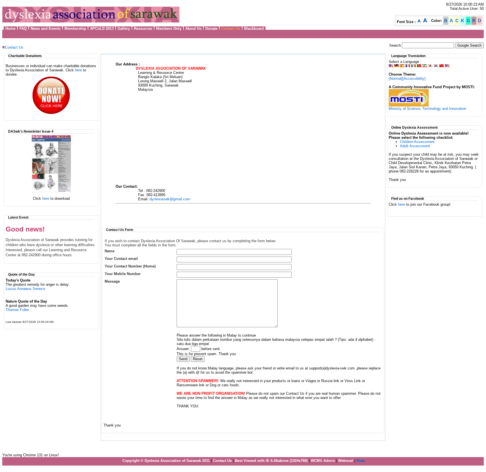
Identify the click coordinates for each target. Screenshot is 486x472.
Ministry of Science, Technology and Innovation (427, 108)
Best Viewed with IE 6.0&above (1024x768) (271, 461)
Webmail (345, 461)
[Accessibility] (414, 78)
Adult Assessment (415, 146)
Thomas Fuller (17, 310)
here (78, 70)
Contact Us (14, 47)
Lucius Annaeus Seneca (25, 289)
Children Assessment (417, 142)
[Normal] (395, 78)
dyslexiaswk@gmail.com (170, 199)
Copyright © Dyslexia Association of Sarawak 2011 (166, 461)
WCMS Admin (323, 461)
